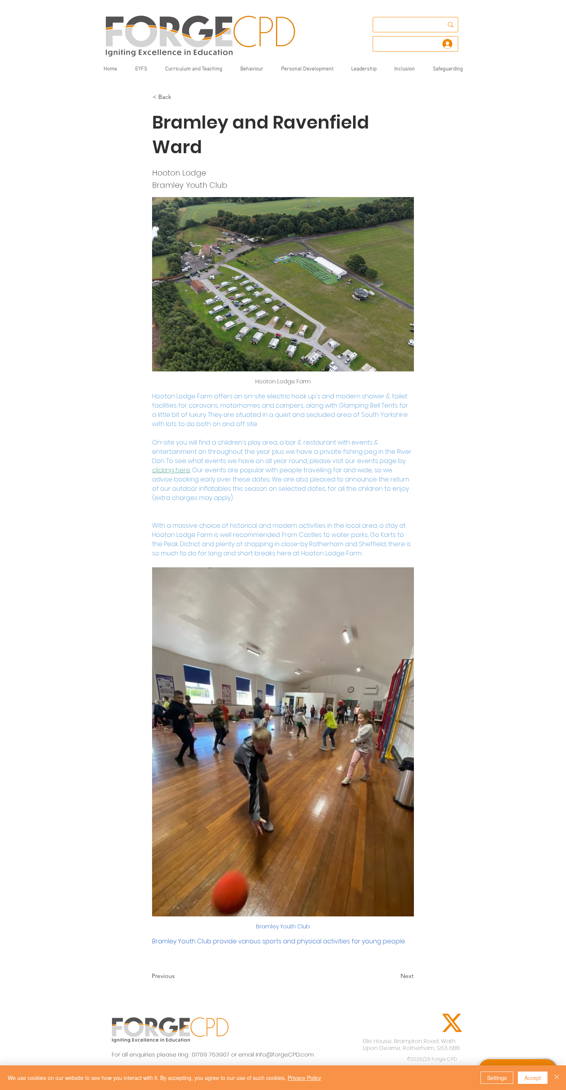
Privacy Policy (304, 1078)
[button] (251, 69)
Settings (497, 1078)
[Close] (556, 1078)
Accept (532, 1078)
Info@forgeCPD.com (285, 1054)
